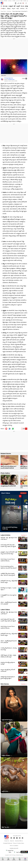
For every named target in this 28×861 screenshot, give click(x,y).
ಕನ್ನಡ (9, 0)
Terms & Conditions (14, 845)
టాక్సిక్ (17, 8)
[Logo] (2, 3)
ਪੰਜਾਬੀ (24, 0)
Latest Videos (5, 609)
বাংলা (21, 0)
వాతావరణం (22, 8)
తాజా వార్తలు (5, 6)
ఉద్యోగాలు (4, 8)
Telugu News (3, 11)
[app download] (15, 3)
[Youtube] (6, 429)
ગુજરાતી (17, 0)
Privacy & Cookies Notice (18, 843)
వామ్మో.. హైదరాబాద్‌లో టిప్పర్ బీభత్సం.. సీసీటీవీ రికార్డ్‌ (10, 528)
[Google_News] (9, 429)
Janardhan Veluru (11, 79)
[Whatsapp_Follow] (13, 429)
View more (23, 493)
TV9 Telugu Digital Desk (8, 78)
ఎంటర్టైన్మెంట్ (10, 6)
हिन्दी (5, 0)
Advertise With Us (19, 840)
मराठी (14, 0)
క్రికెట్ (14, 6)
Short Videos (5, 493)
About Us (12, 840)
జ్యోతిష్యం (9, 8)
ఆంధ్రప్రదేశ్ (18, 6)
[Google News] (22, 838)
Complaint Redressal (7, 843)
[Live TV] (22, 3)
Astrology (9, 11)
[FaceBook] (11, 838)
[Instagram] (17, 838)
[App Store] (18, 852)
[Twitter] (14, 838)
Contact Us (6, 840)
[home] (1, 6)
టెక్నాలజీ (13, 8)
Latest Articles (5, 535)
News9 (2, 0)
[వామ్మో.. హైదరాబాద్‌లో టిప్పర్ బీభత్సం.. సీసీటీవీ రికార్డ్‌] (11, 513)
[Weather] (18, 3)
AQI (20, 3)
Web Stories (5, 684)
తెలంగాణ (22, 6)
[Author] (2, 79)
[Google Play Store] (10, 851)
